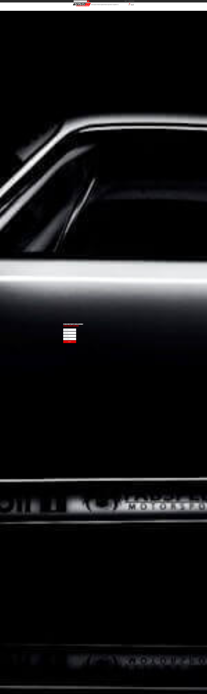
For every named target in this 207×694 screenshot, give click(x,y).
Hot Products (98, 4)
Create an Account (131, 1)
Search (69, 341)
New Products (105, 4)
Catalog (92, 4)
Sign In (126, 1)
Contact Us (111, 4)
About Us (117, 4)
